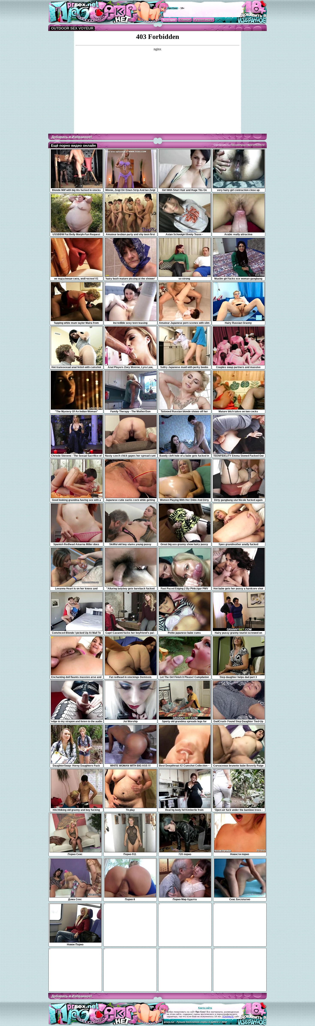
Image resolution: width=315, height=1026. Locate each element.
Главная (185, 19)
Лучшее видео (203, 19)
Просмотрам (238, 145)
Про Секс (172, 8)
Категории (169, 19)
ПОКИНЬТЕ (228, 1016)
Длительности (256, 145)
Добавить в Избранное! (71, 137)
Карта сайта (205, 1008)
